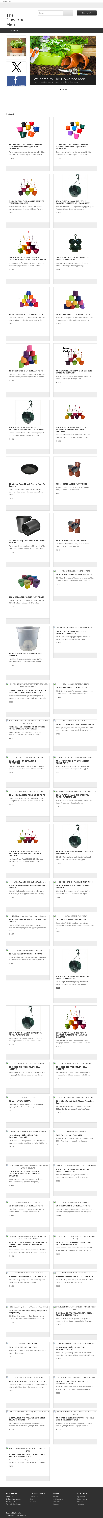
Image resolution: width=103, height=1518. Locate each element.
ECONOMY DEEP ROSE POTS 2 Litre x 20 (74, 1276)
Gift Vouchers (58, 1499)
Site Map (33, 1502)
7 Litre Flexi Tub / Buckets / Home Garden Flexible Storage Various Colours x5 (72, 146)
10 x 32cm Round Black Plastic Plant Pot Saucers (27, 920)
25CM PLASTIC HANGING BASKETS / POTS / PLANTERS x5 (72, 1170)
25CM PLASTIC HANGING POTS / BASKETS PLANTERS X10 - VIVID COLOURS (71, 429)
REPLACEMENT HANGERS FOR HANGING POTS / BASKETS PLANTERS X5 (27, 727)
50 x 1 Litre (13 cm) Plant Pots (23, 1347)
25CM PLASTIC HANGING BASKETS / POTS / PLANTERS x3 (72, 977)
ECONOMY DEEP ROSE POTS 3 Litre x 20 (27, 1276)
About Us (9, 1497)
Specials (56, 1504)
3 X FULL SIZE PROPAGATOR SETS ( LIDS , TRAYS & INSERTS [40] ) (27, 1455)
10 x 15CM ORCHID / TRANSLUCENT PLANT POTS (72, 762)
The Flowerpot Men (16, 19)
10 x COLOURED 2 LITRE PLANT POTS (26, 314)
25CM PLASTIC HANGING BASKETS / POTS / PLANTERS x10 (25, 1034)
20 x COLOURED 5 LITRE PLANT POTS (73, 1205)
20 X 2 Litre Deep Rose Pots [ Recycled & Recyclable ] (28, 1311)
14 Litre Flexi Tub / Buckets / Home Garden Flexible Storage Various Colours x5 (25, 146)
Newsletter (81, 1504)
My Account (81, 1497)
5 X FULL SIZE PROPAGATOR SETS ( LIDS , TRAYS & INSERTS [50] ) (74, 1314)
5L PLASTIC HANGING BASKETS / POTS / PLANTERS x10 (74, 852)
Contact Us (34, 1497)
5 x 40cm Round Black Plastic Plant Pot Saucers (27, 886)
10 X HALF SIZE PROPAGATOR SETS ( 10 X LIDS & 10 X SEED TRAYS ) (75, 1418)
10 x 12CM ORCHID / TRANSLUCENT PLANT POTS (72, 886)
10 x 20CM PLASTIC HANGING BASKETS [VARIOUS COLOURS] (74, 371)
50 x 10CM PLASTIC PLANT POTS (71, 540)
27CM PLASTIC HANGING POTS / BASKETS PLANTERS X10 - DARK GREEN (26, 428)
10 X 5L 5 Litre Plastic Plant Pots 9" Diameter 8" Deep (72, 1382)
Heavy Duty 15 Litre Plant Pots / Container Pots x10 (24, 1136)
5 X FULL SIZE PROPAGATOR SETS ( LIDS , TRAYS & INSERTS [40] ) (27, 1418)
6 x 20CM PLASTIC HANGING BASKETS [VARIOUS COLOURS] (26, 202)
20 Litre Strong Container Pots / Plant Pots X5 (27, 541)
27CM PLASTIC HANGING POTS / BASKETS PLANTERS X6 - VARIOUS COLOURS (71, 1035)
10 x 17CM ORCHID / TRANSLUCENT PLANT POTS (25, 654)
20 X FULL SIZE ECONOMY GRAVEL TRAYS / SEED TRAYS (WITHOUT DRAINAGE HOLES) (28, 1244)
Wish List (80, 1502)
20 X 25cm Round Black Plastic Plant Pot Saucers (75, 1102)
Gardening (14, 30)
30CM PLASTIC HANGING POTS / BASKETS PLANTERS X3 (71, 632)
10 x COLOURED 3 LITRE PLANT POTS (73, 314)
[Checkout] (94, 5)
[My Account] (85, 5)
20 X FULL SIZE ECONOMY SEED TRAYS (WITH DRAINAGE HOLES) (73, 1243)
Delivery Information (13, 1499)
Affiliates (56, 1502)
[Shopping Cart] (91, 5)
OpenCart (18, 1513)
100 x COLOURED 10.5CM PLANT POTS (26, 597)
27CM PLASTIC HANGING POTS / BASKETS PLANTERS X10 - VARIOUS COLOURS (25, 853)
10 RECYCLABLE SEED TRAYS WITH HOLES (75, 724)
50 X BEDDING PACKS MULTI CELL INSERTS (71, 1068)
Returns (32, 1499)
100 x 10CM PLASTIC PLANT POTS (71, 484)
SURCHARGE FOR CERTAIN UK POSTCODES (22, 762)
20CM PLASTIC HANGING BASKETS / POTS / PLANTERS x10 (72, 796)
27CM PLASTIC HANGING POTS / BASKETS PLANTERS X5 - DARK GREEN (73, 202)
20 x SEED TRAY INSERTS (20, 1101)
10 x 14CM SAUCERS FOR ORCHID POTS (27, 1381)
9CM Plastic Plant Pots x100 (69, 1135)
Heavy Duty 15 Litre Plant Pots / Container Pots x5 (71, 1348)
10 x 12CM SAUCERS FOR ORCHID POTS (74, 574)
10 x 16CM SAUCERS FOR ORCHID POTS (27, 795)
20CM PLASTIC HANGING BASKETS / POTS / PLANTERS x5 (72, 258)
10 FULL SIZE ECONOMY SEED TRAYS (25, 953)
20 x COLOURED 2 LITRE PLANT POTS (73, 687)
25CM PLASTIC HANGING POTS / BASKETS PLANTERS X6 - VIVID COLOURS (27, 258)
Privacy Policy (11, 1502)
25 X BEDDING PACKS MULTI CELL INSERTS (24, 1068)
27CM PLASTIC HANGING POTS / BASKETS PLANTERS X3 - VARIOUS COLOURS (24, 1173)
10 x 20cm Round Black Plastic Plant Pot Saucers (27, 485)
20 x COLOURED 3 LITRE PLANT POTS (26, 1205)
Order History (82, 1499)
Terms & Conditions (13, 1504)
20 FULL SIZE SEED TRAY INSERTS (71, 919)
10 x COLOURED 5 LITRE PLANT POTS (26, 370)
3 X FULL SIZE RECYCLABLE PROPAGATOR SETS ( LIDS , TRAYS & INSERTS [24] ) (27, 691)
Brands (56, 1497)
